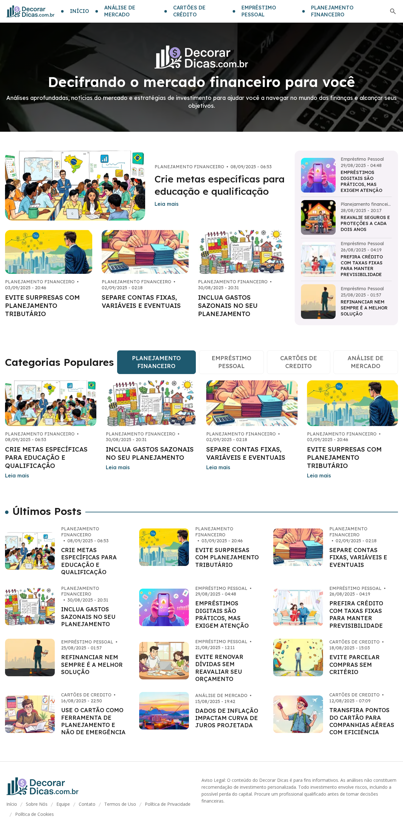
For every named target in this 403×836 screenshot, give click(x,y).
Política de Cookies (34, 814)
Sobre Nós (37, 804)
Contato (87, 804)
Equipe (63, 804)
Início (11, 804)
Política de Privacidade (167, 804)
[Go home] (30, 11)
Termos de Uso (120, 804)
